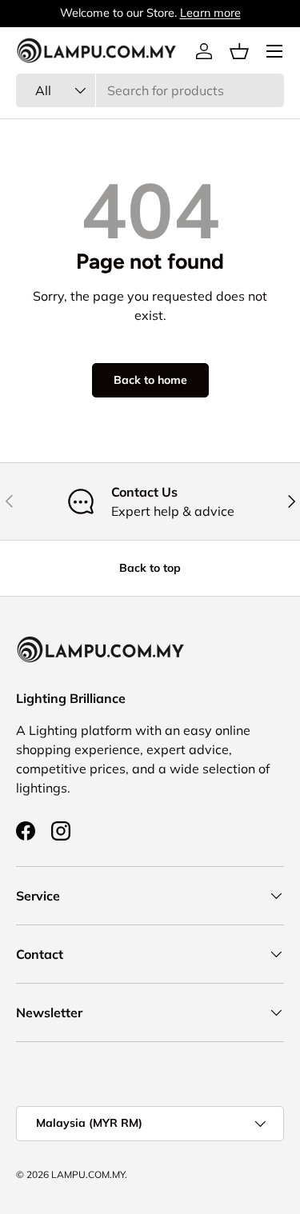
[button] (239, 51)
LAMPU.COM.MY (88, 1174)
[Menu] (274, 51)
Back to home (150, 380)
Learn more (210, 13)
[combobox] (150, 90)
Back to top (150, 568)
